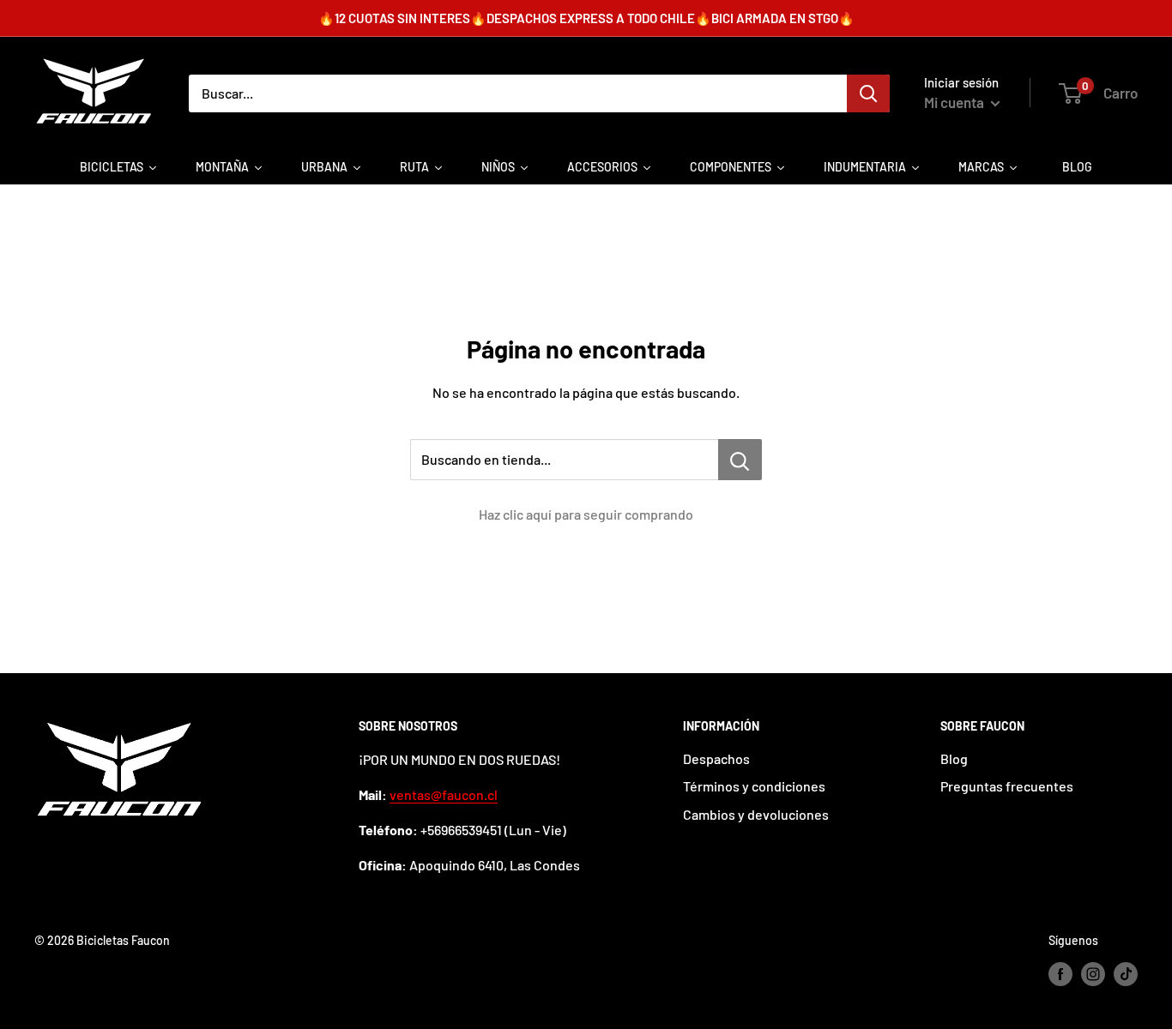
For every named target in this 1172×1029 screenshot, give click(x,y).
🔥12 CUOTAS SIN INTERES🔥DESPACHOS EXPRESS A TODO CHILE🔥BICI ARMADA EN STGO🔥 (586, 18)
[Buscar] (868, 93)
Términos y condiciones (754, 786)
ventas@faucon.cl (444, 794)
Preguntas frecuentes (1006, 786)
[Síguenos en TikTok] (1126, 974)
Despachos (716, 758)
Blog (954, 758)
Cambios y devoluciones (756, 814)
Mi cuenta (955, 102)
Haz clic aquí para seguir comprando (586, 514)
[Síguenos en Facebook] (1060, 974)
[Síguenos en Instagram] (1093, 974)
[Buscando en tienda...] (740, 459)
